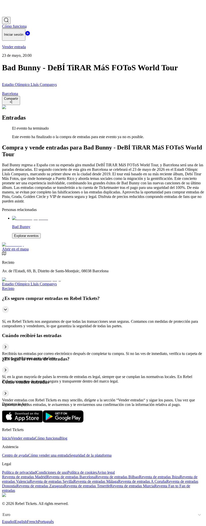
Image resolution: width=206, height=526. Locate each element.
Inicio (6, 438)
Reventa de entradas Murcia (132, 486)
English (21, 521)
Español (8, 521)
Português (46, 521)
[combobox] (3, 514)
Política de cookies (82, 472)
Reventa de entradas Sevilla (51, 481)
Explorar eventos (26, 236)
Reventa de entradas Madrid (24, 477)
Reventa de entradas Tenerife (87, 486)
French (32, 521)
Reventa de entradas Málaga (95, 481)
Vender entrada (23, 438)
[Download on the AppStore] (22, 421)
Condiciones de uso (51, 472)
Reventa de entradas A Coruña (142, 481)
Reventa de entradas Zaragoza (40, 486)
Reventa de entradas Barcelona (70, 477)
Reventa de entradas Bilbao (117, 477)
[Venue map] (13, 244)
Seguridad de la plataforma (90, 455)
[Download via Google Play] (63, 421)
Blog (63, 438)
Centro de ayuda (15, 455)
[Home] (16, 14)
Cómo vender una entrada (48, 455)
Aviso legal (106, 472)
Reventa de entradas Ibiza (159, 477)
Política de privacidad (19, 472)
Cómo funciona (47, 438)
